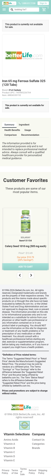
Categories (38, 443)
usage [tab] (28, 130)
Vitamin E (9, 460)
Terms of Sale (23, 472)
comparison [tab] (10, 135)
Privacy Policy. (5, 471)
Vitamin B (9, 447)
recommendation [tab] (30, 135)
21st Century (15, 90)
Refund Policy (32, 471)
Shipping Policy (42, 471)
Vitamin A (9, 443)
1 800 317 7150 (28, 3)
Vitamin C (9, 452)
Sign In (43, 3)
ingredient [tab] (24, 124)
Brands (36, 447)
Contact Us (38, 439)
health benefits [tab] (12, 130)
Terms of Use (14, 471)
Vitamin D (9, 456)
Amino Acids (11, 439)
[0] (44, 9)
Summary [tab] (9, 124)
